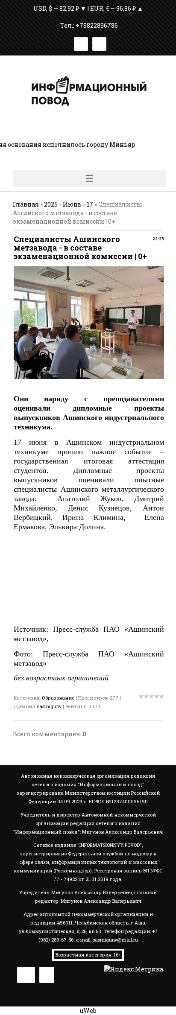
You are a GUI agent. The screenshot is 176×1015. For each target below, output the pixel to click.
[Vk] (81, 42)
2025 (51, 204)
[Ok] (99, 42)
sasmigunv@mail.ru (115, 939)
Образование (58, 697)
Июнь (72, 204)
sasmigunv (49, 706)
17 (90, 204)
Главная (26, 204)
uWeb (88, 1010)
